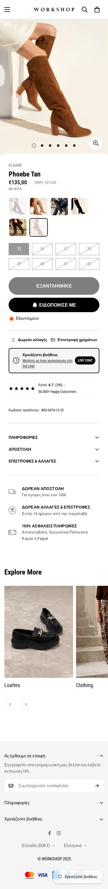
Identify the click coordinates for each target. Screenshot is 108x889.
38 (89, 248)
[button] (97, 9)
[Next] (26, 704)
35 (19, 248)
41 (66, 263)
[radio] (18, 206)
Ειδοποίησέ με (57, 305)
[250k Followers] (49, 833)
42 (89, 263)
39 (19, 263)
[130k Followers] (58, 833)
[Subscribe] (97, 785)
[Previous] (10, 704)
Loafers (12, 685)
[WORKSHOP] (54, 9)
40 (42, 263)
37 (66, 248)
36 (42, 248)
